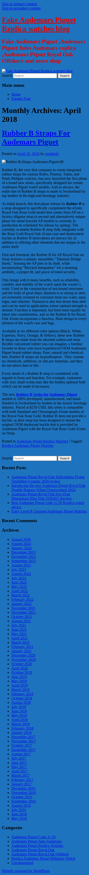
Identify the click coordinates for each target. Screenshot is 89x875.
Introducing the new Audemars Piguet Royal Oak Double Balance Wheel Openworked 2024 (48, 488)
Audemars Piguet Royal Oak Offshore (40, 854)
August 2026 (21, 539)
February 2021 (22, 647)
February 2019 (22, 694)
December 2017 (23, 737)
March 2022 (20, 595)
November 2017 (23, 741)
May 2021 (19, 634)
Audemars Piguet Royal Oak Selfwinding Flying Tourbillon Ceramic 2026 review (47, 479)
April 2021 (19, 638)
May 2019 (19, 681)
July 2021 (18, 625)
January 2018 (21, 733)
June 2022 (19, 582)
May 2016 (19, 818)
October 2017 (21, 745)
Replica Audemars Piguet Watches (27, 445)
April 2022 (19, 591)
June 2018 (19, 711)
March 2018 (20, 724)
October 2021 (21, 617)
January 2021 (21, 651)
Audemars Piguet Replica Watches (42, 441)
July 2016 (18, 810)
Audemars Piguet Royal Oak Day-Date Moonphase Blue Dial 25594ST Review (41, 496)
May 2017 (19, 767)
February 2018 (22, 728)
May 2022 (19, 587)
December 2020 (23, 655)
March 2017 (20, 775)
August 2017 (21, 754)
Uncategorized (22, 863)
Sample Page (21, 99)
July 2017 (18, 758)
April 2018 (19, 720)
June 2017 (19, 763)
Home (16, 94)
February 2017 (22, 780)
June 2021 (19, 630)
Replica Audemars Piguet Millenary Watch (43, 858)
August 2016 (21, 805)
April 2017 (19, 771)
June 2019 (19, 677)
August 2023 (21, 565)
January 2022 (21, 604)
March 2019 (20, 690)
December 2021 (23, 608)
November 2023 (23, 557)
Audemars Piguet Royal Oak (33, 850)
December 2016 (23, 788)
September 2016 (23, 801)
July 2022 (18, 578)
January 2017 (21, 784)
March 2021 (20, 642)
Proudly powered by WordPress (26, 871)
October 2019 (21, 672)
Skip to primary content (19, 4)
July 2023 (18, 569)
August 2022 (21, 574)
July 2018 (18, 707)
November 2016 (23, 793)
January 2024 (21, 548)
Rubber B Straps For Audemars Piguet (36, 137)
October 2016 (21, 797)
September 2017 (23, 750)
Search (7, 75)
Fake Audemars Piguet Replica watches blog (39, 24)
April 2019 (19, 685)
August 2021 (21, 621)
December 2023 (23, 552)
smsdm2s (52, 154)
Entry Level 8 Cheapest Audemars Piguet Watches (49, 511)
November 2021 (23, 612)
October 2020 (21, 664)
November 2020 (23, 660)
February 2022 (22, 599)
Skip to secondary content (21, 8)
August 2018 (21, 702)
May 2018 (19, 715)
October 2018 (21, 698)
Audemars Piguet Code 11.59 (33, 837)
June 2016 (19, 814)
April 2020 (19, 668)
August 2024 (21, 544)
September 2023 (23, 561)
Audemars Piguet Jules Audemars (36, 841)
